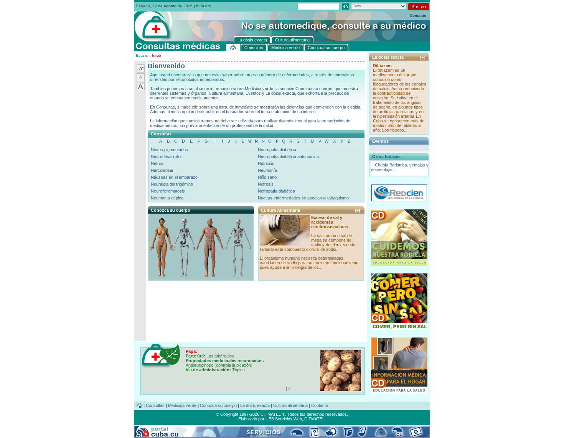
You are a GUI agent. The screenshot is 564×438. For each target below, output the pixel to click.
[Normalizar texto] (141, 79)
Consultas (155, 405)
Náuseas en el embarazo (174, 177)
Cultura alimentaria (290, 405)
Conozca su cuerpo (218, 405)
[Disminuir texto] (141, 71)
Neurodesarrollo (166, 156)
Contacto (418, 15)
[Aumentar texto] (141, 88)
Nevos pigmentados (169, 149)
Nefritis (157, 163)
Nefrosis (266, 184)
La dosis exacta (255, 405)
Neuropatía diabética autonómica (288, 156)
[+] (357, 210)
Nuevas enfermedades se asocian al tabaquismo (303, 198)
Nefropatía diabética (276, 191)
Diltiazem (382, 65)
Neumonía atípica (167, 198)
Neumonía (267, 170)
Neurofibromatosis (168, 191)
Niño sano (267, 177)
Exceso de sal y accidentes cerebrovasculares (329, 222)
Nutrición (266, 163)
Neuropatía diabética (277, 149)
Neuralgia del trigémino (172, 184)
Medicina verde (182, 405)
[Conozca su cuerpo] (200, 277)
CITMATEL (314, 419)
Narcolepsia (162, 170)
